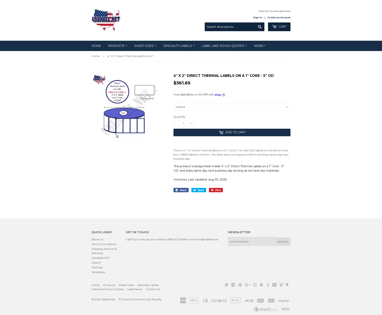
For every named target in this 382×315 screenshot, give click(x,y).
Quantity (179, 117)
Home (96, 46)
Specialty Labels (178, 46)
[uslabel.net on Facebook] (233, 285)
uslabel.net (108, 299)
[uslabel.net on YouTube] (274, 285)
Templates (98, 272)
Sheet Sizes (144, 46)
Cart (282, 26)
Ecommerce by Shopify (146, 299)
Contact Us (153, 289)
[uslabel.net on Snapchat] (261, 285)
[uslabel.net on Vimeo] (281, 285)
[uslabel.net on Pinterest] (240, 285)
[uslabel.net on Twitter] (227, 285)
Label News (134, 289)
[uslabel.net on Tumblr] (268, 285)
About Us (97, 239)
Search (96, 262)
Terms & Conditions (104, 244)
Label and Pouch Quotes (223, 46)
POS (122, 299)
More (258, 46)
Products (116, 46)
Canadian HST (101, 257)
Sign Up (283, 241)
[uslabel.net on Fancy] (287, 285)
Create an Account (278, 17)
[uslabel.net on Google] (247, 285)
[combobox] (234, 26)
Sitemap (97, 267)
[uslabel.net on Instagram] (255, 285)
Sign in (257, 17)
